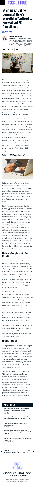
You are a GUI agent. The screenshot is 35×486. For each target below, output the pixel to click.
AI (3, 473)
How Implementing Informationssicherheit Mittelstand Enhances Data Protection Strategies (16, 410)
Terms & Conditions (23, 479)
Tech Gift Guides (13, 475)
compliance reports (14, 219)
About (7, 479)
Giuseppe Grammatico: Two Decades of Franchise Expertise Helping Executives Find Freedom (17, 431)
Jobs (16, 479)
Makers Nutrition (18, 371)
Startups (28, 473)
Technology (7, 32)
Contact (12, 479)
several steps (25, 124)
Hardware (8, 473)
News (14, 473)
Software (21, 473)
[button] (4, 49)
